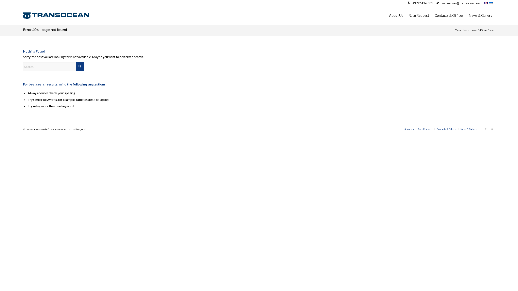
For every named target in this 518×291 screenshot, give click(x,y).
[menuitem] (396, 15)
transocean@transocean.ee (460, 3)
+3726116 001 (422, 3)
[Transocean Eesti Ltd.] (56, 15)
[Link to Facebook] (486, 129)
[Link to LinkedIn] (492, 129)
